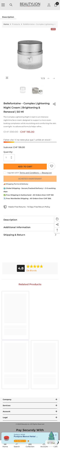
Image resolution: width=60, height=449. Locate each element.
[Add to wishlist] (51, 166)
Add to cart (25, 166)
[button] (48, 78)
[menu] (3, 5)
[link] (15, 326)
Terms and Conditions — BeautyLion (36, 173)
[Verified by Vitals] (28, 441)
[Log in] (49, 4)
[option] (30, 54)
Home (6, 24)
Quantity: (8, 152)
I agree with (13, 172)
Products (16, 24)
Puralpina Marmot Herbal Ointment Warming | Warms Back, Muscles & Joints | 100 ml (26, 436)
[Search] (11, 5)
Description (8, 17)
